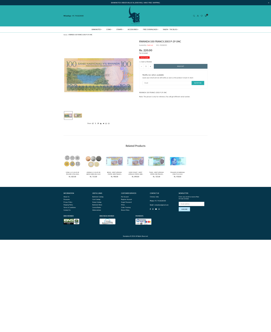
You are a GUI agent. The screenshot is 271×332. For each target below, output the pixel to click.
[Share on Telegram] (103, 123)
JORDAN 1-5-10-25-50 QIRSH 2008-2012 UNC (93, 173)
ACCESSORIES (133, 29)
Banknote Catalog (97, 197)
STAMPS (119, 29)
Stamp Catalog (96, 202)
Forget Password (126, 202)
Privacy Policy (68, 202)
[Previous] (66, 75)
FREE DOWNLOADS (150, 29)
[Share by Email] (109, 123)
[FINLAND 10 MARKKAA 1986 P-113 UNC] (177, 161)
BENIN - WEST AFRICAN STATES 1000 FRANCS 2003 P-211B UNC (114, 173)
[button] (205, 16)
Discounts (67, 199)
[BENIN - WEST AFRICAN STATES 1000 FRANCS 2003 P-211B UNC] (114, 161)
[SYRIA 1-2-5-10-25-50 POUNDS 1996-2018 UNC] (72, 161)
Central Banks (96, 207)
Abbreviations (96, 210)
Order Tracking (126, 207)
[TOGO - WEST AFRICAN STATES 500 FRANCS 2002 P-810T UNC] (156, 161)
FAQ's (123, 205)
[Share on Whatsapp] (106, 123)
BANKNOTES (96, 29)
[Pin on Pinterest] (98, 123)
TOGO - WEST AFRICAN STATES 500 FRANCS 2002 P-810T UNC (156, 173)
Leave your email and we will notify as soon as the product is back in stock (167, 78)
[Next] (131, 75)
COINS (108, 29)
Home (65, 35)
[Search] (194, 16)
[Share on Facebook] (93, 123)
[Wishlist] (202, 16)
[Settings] (198, 16)
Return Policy (125, 210)
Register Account (126, 199)
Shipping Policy (68, 205)
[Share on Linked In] (101, 123)
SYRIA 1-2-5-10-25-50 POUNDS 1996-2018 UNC (72, 173)
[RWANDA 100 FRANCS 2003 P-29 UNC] (68, 115)
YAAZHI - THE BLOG (170, 29)
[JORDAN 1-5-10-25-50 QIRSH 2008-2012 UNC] (93, 161)
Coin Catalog (96, 199)
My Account (125, 197)
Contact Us (67, 210)
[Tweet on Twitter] (95, 123)
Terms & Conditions (70, 207)
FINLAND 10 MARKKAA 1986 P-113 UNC (177, 173)
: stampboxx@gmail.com (161, 205)
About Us (66, 197)
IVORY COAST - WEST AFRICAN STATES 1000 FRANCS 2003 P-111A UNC (135, 173)
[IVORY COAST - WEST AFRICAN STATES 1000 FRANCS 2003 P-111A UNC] (135, 161)
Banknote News (97, 205)
